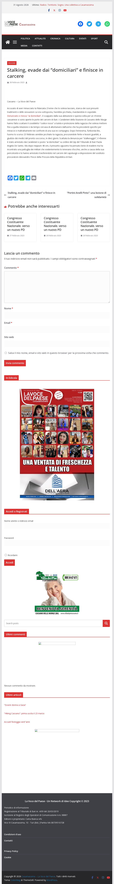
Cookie (7, 857)
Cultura (69, 38)
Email (8, 322)
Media (24, 45)
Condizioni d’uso (12, 834)
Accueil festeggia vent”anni (17, 721)
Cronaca (55, 38)
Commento (11, 267)
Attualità (40, 38)
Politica (25, 38)
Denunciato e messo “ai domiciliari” (24, 115)
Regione (11, 63)
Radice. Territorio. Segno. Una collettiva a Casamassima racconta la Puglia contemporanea (67, 6)
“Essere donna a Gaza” (15, 705)
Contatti (37, 45)
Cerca (106, 623)
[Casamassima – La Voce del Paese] (7, 42)
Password (9, 538)
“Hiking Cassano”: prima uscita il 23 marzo (24, 713)
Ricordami (12, 555)
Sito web (9, 337)
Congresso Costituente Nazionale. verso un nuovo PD (18, 224)
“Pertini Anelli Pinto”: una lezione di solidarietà (86, 195)
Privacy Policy (11, 851)
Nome (8, 308)
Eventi (82, 38)
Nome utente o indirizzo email (18, 520)
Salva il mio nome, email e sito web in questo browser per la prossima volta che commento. (58, 353)
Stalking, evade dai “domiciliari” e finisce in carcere (31, 195)
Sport (94, 38)
